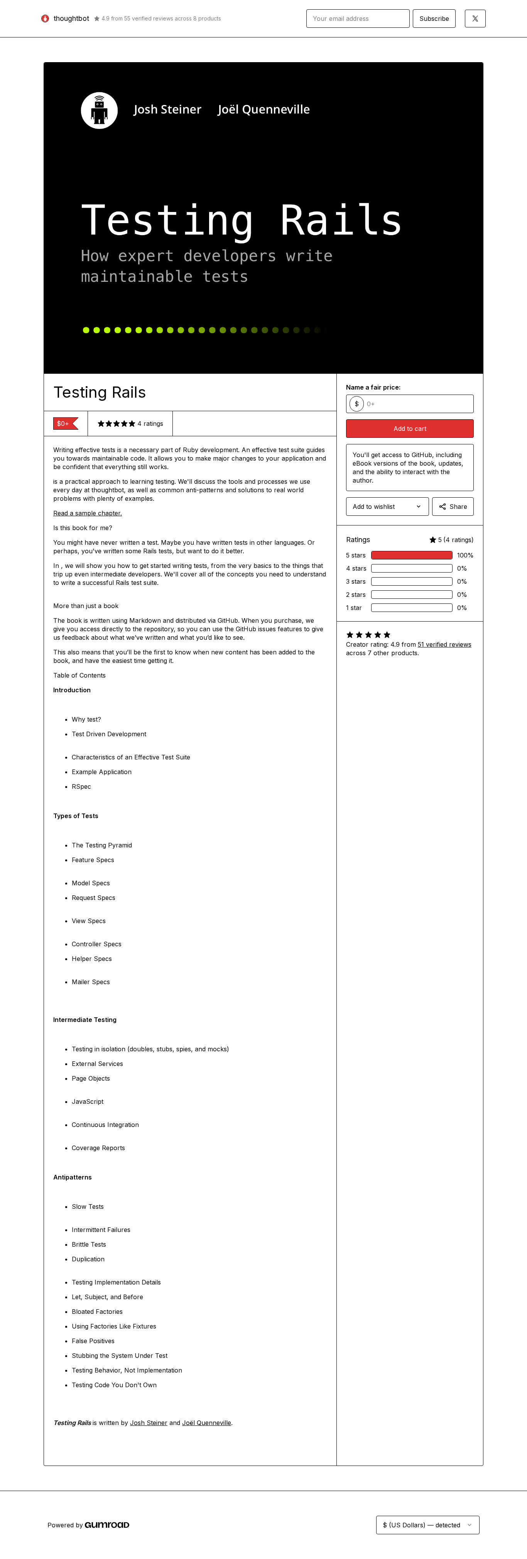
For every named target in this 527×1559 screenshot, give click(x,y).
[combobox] (387, 506)
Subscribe (434, 18)
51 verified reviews (444, 644)
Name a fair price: (373, 387)
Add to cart (410, 428)
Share (458, 506)
